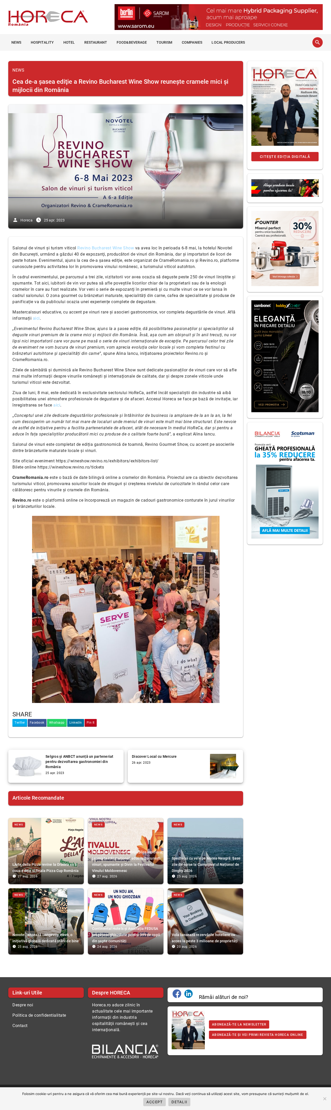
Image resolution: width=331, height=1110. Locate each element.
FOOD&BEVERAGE (132, 42)
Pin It (91, 722)
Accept (154, 1102)
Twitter (19, 722)
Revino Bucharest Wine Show (105, 248)
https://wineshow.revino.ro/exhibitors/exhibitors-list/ (107, 460)
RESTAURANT (95, 42)
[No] (324, 1098)
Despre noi (22, 1004)
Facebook (37, 722)
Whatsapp (57, 722)
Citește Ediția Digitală (285, 157)
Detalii (179, 1102)
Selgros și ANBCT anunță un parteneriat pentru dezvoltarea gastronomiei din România (80, 761)
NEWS (16, 42)
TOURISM (164, 42)
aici (56, 405)
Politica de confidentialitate (39, 1015)
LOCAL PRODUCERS (228, 42)
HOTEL (69, 42)
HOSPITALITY (42, 42)
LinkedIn (75, 722)
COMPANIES (192, 42)
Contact (20, 1025)
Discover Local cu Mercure (154, 756)
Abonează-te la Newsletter (239, 1024)
